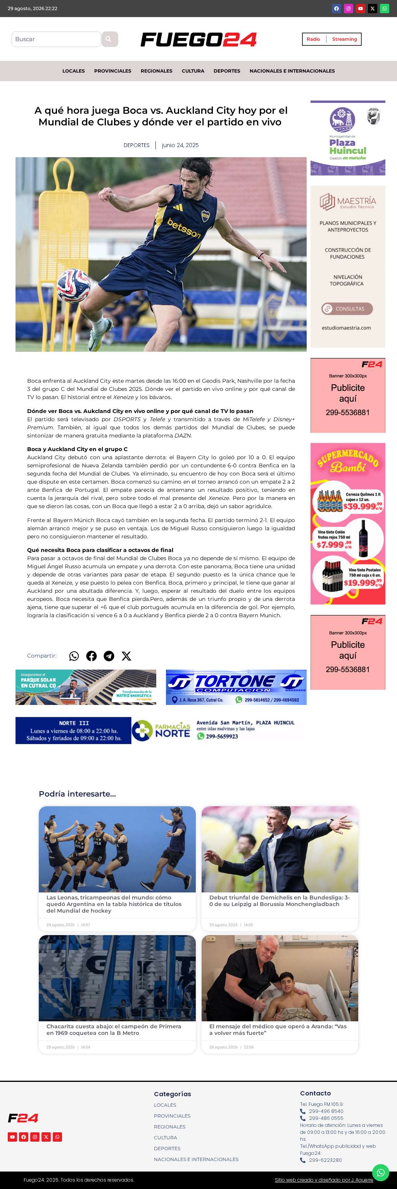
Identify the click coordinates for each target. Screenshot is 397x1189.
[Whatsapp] (384, 8)
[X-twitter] (372, 8)
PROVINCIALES (112, 71)
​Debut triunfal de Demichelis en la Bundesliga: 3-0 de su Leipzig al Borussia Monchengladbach (279, 901)
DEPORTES (227, 71)
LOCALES (73, 71)
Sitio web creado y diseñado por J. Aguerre (324, 1180)
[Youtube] (360, 8)
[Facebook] (336, 8)
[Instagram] (348, 8)
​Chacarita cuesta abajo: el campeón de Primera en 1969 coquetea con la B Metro (114, 1029)
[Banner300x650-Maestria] (348, 345)
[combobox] (56, 39)
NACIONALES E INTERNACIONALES (292, 71)
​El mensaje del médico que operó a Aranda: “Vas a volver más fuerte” (278, 1029)
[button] (73, 656)
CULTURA (193, 71)
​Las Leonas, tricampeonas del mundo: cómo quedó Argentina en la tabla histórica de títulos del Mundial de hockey (114, 904)
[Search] (110, 39)
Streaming (344, 39)
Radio (313, 39)
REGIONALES (157, 71)
